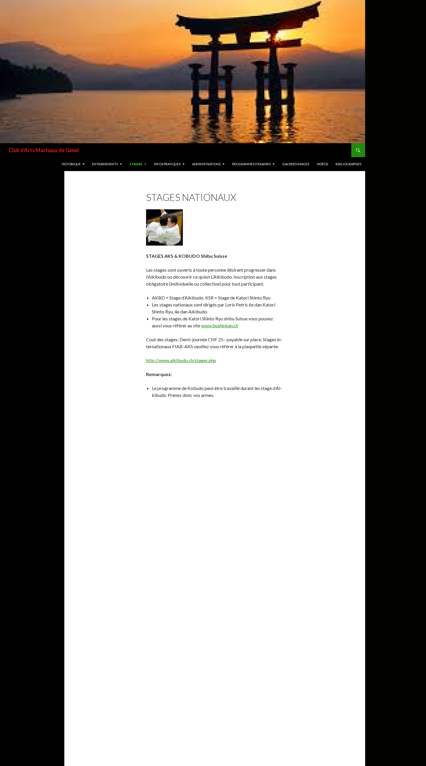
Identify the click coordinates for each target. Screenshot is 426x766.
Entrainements (105, 164)
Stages (136, 164)
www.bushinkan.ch (219, 325)
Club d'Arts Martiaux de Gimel (44, 150)
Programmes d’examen (251, 164)
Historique (71, 164)
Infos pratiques (167, 164)
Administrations (206, 164)
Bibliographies (348, 164)
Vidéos (322, 164)
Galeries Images (295, 164)
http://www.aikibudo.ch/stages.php (181, 360)
